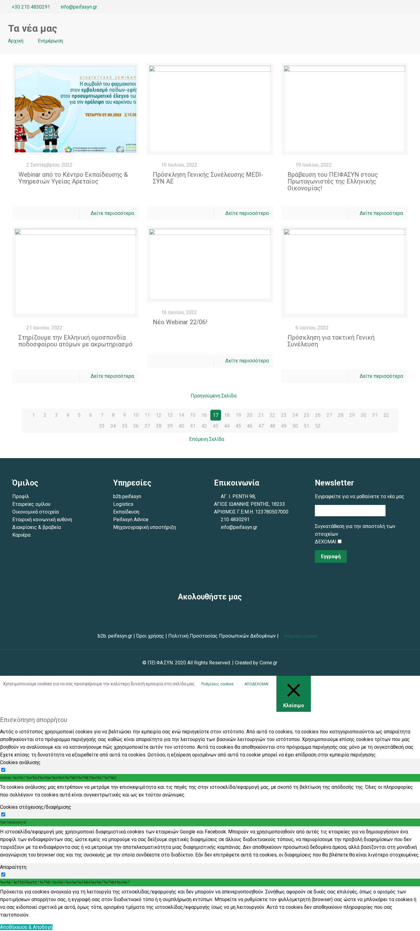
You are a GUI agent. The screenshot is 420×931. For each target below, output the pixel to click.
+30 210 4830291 (31, 7)
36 (136, 426)
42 (204, 426)
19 (238, 415)
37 (147, 426)
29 (352, 415)
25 (306, 415)
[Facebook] (387, 7)
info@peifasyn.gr (79, 7)
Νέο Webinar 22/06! (180, 322)
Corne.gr (268, 663)
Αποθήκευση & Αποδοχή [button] (26, 927)
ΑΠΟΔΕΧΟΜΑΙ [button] (256, 684)
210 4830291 (235, 519)
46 (249, 426)
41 (193, 426)
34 (113, 426)
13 (170, 415)
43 (215, 426)
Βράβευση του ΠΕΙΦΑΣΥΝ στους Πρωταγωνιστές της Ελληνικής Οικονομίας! (332, 181)
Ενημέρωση (50, 41)
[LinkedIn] (412, 7)
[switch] (3, 770)
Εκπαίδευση (126, 512)
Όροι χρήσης (150, 636)
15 (193, 415)
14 (181, 415)
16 (204, 415)
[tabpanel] (210, 791)
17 (215, 415)
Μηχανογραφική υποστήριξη (144, 527)
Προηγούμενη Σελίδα (213, 396)
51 (306, 426)
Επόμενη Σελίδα (206, 439)
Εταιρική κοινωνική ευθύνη (42, 519)
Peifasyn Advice (131, 519)
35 (124, 426)
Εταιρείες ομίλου (31, 504)
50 (295, 426)
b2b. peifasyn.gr (115, 636)
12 (158, 415)
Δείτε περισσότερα (112, 213)
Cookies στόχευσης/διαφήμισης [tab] (35, 807)
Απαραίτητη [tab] (13, 867)
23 (284, 415)
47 (261, 426)
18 (227, 415)
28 (340, 415)
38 (158, 426)
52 (318, 426)
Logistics (123, 504)
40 (181, 426)
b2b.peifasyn (127, 496)
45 (238, 426)
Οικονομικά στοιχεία (35, 512)
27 (329, 415)
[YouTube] (404, 7)
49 (284, 426)
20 (249, 415)
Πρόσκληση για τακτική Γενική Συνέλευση (330, 341)
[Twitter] (396, 7)
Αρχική (15, 41)
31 (375, 415)
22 (272, 415)
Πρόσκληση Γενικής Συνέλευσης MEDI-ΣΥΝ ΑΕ (208, 178)
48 (272, 426)
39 (170, 426)
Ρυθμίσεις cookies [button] (301, 636)
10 (136, 415)
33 (102, 426)
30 (363, 415)
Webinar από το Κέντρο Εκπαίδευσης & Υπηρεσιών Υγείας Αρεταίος (73, 178)
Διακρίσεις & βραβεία (37, 527)
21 (261, 415)
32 (386, 415)
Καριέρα (21, 535)
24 (295, 415)
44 (227, 426)
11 (147, 415)
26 (318, 415)
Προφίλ (20, 496)
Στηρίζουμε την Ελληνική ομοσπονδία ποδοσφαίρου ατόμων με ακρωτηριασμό (75, 341)
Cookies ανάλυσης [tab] (20, 762)
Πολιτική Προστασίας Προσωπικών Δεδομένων (221, 636)
